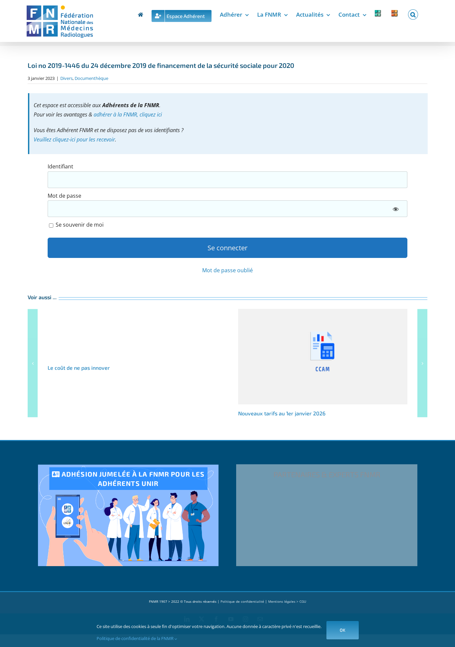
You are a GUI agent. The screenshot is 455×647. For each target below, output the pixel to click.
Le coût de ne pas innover (79, 367)
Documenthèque (91, 78)
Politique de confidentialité (242, 601)
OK (342, 630)
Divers (66, 78)
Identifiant (60, 166)
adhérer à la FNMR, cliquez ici (128, 114)
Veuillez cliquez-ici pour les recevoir (74, 139)
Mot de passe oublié (227, 270)
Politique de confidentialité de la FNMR (136, 638)
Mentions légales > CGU (287, 601)
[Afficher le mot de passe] (395, 208)
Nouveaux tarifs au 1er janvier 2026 (323, 357)
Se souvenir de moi (79, 224)
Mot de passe (64, 195)
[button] (413, 13)
